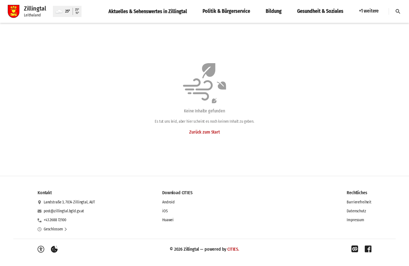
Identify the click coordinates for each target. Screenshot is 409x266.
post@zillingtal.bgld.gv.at (64, 211)
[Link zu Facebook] (368, 249)
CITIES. (233, 249)
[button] (55, 229)
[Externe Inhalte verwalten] (54, 249)
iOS (165, 211)
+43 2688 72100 (55, 220)
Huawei (168, 220)
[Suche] (397, 11)
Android (168, 202)
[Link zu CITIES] (354, 249)
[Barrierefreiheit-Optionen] (41, 249)
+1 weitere (369, 11)
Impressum (355, 220)
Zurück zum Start (204, 132)
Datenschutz (356, 211)
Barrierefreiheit (359, 202)
